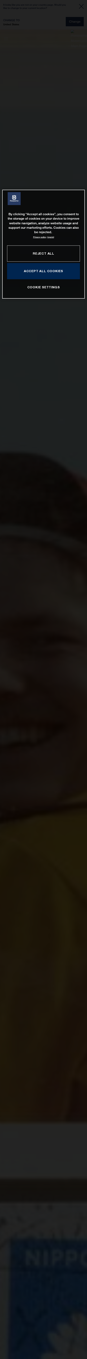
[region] (43, 244)
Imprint (50, 237)
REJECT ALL (43, 253)
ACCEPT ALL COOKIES (43, 271)
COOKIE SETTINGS (43, 287)
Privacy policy (39, 237)
